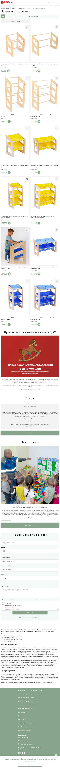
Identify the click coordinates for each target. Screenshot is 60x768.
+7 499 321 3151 (24, 741)
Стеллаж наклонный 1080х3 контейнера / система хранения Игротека (15, 115)
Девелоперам (22, 719)
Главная (3, 8)
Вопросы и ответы (23, 701)
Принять (30, 764)
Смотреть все (28, 525)
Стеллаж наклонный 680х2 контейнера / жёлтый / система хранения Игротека (15, 166)
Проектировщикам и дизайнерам (27, 723)
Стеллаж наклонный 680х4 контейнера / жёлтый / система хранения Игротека (44, 166)
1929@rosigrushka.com (26, 744)
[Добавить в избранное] (27, 27)
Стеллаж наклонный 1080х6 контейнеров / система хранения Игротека (42, 115)
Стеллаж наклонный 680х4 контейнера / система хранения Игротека (44, 64)
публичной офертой (39, 599)
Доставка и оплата (23, 697)
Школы (32, 697)
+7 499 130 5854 (38, 676)
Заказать (29, 612)
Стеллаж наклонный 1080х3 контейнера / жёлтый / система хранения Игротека (15, 217)
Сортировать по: (15, 21)
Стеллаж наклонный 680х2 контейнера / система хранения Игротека (15, 64)
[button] (58, 483)
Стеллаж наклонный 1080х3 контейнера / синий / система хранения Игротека (14, 318)
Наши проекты (34, 701)
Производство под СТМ (25, 730)
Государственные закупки (25, 716)
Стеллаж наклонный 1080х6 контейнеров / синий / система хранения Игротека (44, 318)
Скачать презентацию (31, 390)
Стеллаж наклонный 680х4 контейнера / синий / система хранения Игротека (44, 267)
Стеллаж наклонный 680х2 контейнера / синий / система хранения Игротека (14, 267)
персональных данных (23, 599)
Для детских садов (10, 8)
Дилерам (20, 726)
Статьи (32, 705)
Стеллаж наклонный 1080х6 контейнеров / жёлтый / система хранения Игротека (42, 217)
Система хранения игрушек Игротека (25, 8)
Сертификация (22, 694)
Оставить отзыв (30, 433)
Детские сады (34, 694)
